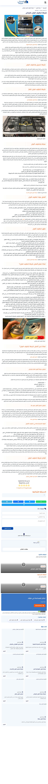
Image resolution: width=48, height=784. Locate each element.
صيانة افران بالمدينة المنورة (31, 44)
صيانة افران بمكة (33, 419)
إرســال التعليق (7, 528)
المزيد (27, 651)
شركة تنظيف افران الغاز (39, 619)
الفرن (23, 219)
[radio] (29, 485)
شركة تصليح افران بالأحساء (31, 192)
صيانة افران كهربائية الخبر (32, 99)
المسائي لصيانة (42, 10)
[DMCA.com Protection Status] (42, 611)
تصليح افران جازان (33, 356)
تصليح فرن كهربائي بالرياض (31, 476)
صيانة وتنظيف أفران (13, 619)
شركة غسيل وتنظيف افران (25, 619)
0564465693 (38, 605)
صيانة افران (36, 10)
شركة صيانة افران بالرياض (32, 259)
